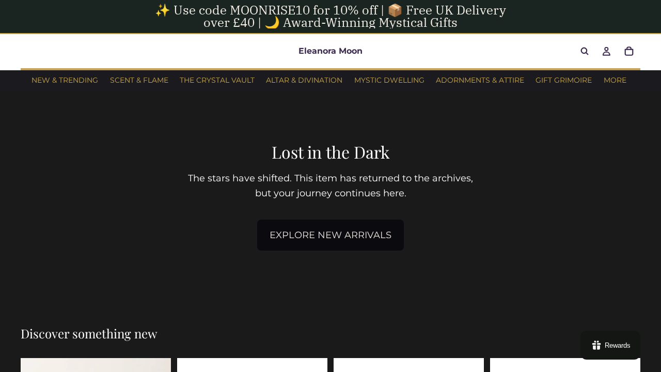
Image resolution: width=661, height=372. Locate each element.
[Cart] (629, 51)
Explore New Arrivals (330, 235)
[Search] (584, 51)
